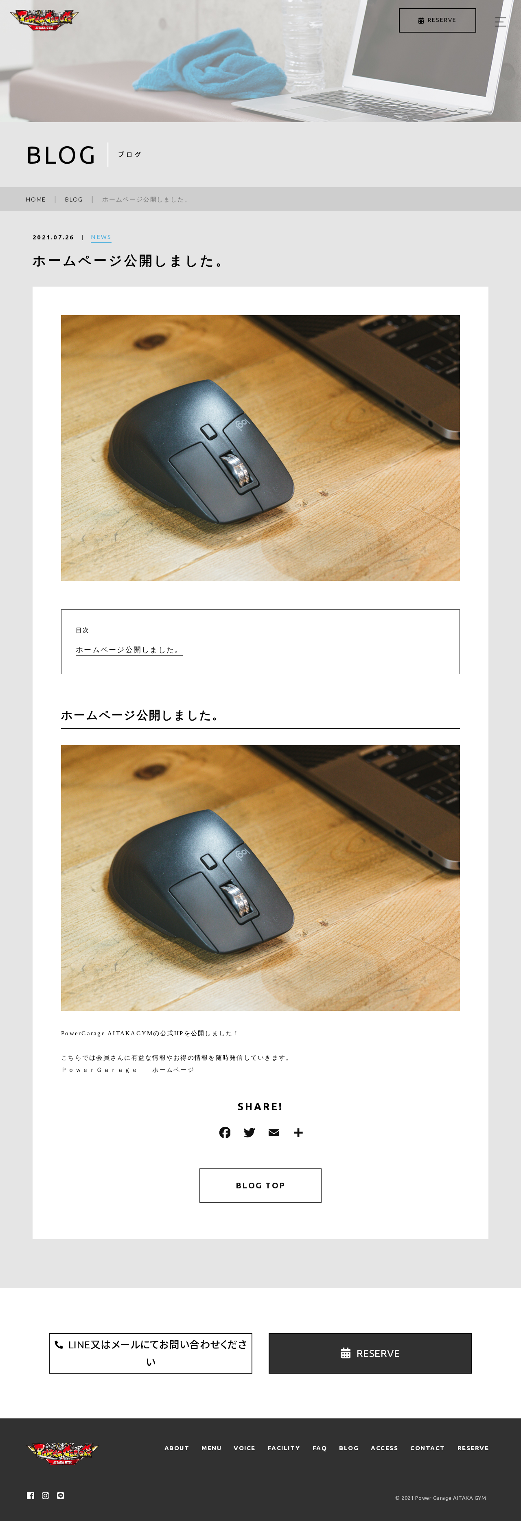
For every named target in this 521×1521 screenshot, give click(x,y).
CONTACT (427, 1447)
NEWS (101, 236)
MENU (211, 1447)
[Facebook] (224, 1132)
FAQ (320, 1447)
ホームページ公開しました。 (129, 650)
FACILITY (284, 1447)
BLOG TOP (261, 1185)
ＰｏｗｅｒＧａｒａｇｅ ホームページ (128, 1070)
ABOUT (177, 1447)
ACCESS (384, 1447)
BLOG (349, 1447)
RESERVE (473, 1447)
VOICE (245, 1447)
